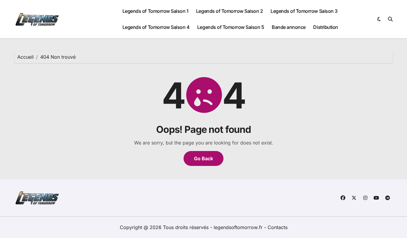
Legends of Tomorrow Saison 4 (156, 27)
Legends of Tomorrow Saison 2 (229, 11)
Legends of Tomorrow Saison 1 (155, 11)
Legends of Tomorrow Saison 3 (304, 11)
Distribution (325, 27)
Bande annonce (289, 27)
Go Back (203, 158)
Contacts (278, 227)
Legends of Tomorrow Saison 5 (230, 27)
